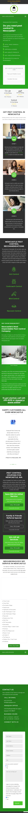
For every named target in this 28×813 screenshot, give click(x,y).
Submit (17, 803)
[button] (2, 441)
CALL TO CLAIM (15, 505)
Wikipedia (15, 365)
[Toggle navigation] (25, 16)
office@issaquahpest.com (10, 702)
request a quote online (16, 401)
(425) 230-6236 (6, 262)
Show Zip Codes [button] (14, 646)
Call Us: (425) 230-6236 (8, 16)
